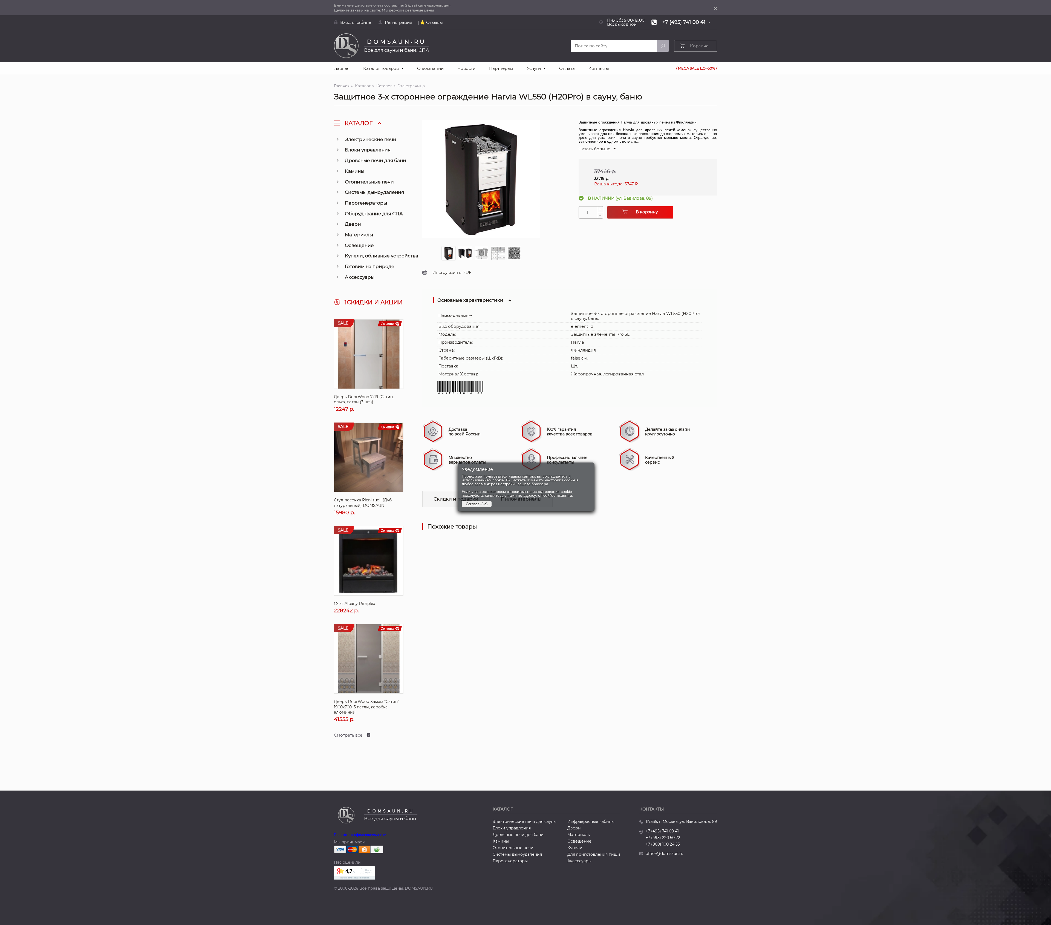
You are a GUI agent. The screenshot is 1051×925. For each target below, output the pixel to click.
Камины (354, 171)
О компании (430, 68)
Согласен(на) (476, 504)
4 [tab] (498, 253)
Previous (428, 187)
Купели (574, 848)
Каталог (363, 86)
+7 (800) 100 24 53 (663, 844)
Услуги (534, 68)
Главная (341, 68)
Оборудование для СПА (374, 213)
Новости (466, 68)
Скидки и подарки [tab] (456, 499)
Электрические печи (370, 139)
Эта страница (411, 86)
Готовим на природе (369, 266)
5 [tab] (514, 253)
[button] (597, 149)
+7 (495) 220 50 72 (663, 838)
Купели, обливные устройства (381, 255)
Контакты (598, 68)
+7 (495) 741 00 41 (662, 831)
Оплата (567, 68)
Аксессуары (359, 277)
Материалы (359, 234)
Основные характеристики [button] (470, 300)
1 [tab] (448, 253)
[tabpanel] (481, 179)
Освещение (359, 245)
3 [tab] (481, 253)
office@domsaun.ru (664, 853)
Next (535, 187)
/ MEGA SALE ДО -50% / (696, 68)
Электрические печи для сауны (524, 821)
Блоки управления (368, 150)
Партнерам (501, 68)
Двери (353, 224)
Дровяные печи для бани (375, 160)
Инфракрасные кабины (590, 821)
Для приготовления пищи (593, 854)
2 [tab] (465, 253)
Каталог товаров (381, 68)
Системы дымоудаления (374, 192)
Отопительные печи (369, 182)
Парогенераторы (366, 203)
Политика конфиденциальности (360, 835)
